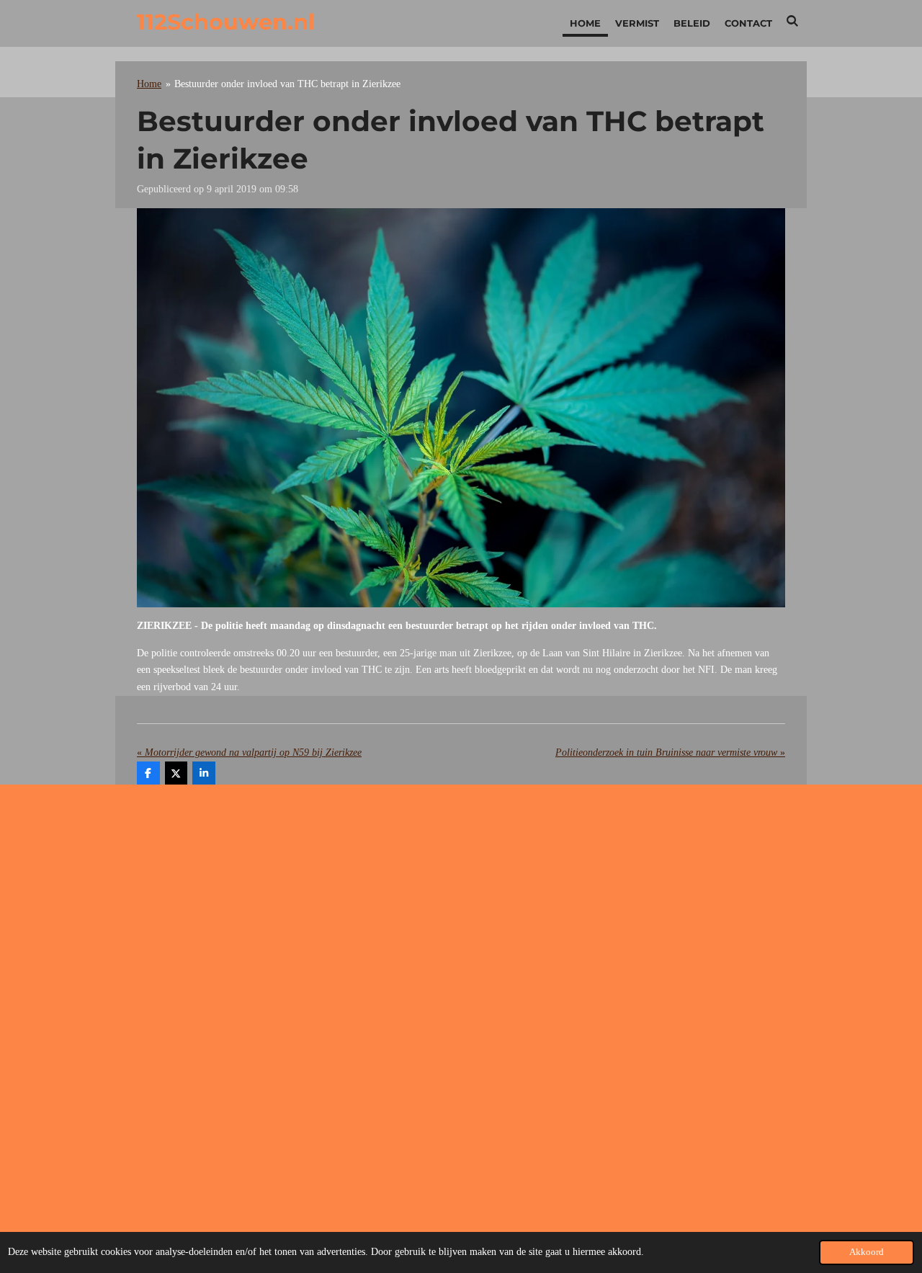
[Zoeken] (793, 20)
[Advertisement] (461, 910)
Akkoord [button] (866, 1252)
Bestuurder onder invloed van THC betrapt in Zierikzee (287, 84)
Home (149, 84)
